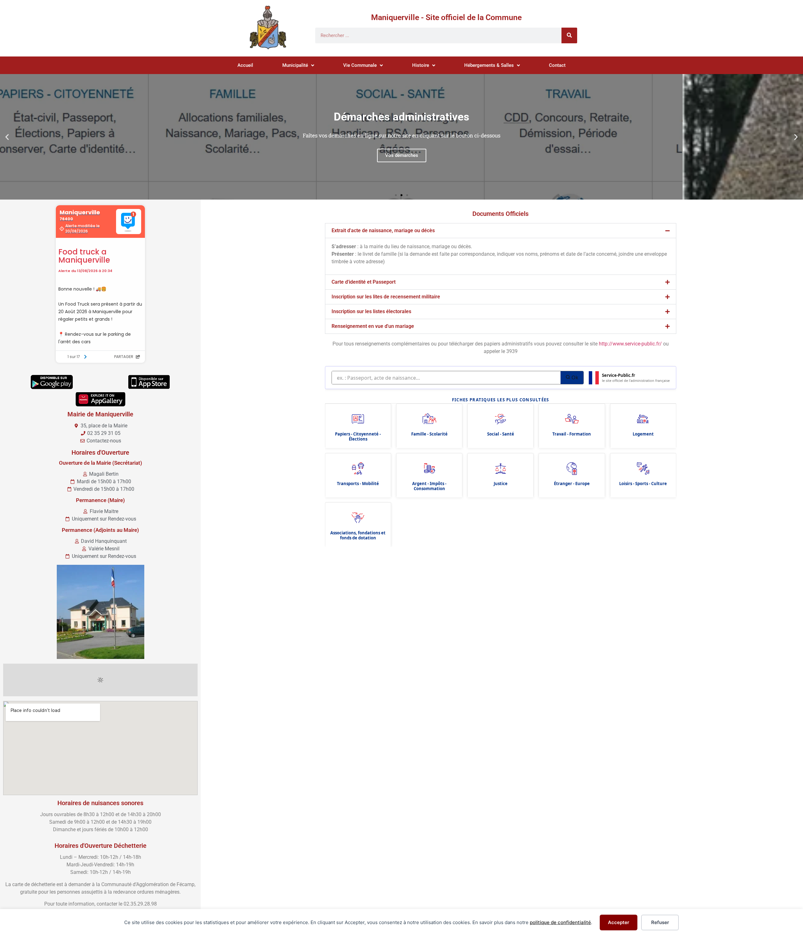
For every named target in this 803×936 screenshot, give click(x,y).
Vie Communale (360, 65)
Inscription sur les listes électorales (371, 311)
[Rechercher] (569, 35)
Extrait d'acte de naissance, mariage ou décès (383, 230)
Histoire (420, 65)
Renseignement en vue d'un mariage (373, 326)
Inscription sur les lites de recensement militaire (386, 297)
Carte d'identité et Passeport (364, 282)
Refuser (660, 922)
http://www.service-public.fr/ (630, 344)
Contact (557, 65)
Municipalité (295, 65)
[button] (7, 137)
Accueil (245, 65)
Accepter (618, 922)
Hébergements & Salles (489, 65)
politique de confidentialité (560, 922)
